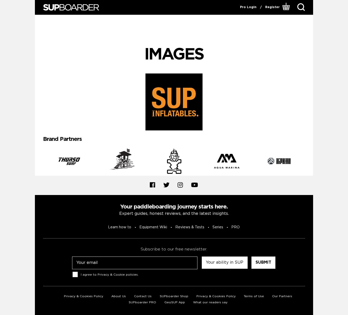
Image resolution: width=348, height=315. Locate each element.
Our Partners (282, 296)
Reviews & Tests (189, 227)
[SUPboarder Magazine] (71, 7)
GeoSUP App (174, 302)
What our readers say (210, 302)
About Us (118, 296)
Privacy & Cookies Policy (83, 296)
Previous (39, 161)
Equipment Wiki (153, 227)
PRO (235, 227)
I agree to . (110, 274)
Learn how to (119, 227)
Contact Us (143, 296)
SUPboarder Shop (174, 296)
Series (217, 227)
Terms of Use (254, 296)
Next (308, 161)
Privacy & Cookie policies (118, 274)
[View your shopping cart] (286, 7)
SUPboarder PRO (142, 302)
